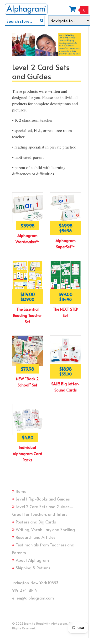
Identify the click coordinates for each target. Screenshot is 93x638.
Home (21, 491)
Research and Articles (36, 537)
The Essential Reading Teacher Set (27, 315)
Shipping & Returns (33, 568)
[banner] (26, 7)
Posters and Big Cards (36, 522)
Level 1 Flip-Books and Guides (43, 499)
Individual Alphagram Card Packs (27, 453)
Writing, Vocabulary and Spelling (45, 529)
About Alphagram (32, 560)
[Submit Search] (42, 20)
